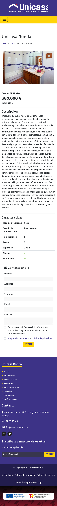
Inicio (4, 43)
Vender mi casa (10, 379)
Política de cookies (46, 475)
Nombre (8, 273)
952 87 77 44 (11, 421)
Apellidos (8, 284)
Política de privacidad (13, 447)
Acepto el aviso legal (17, 338)
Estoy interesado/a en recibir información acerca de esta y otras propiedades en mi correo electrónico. (27, 330)
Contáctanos (9, 395)
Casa (12, 43)
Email (7, 304)
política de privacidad (42, 338)
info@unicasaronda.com (16, 427)
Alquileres (8, 383)
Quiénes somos (10, 399)
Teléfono (8, 294)
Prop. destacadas (11, 387)
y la (29, 338)
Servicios (8, 391)
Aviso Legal (7, 475)
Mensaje (8, 314)
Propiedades (9, 375)
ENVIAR (29, 344)
